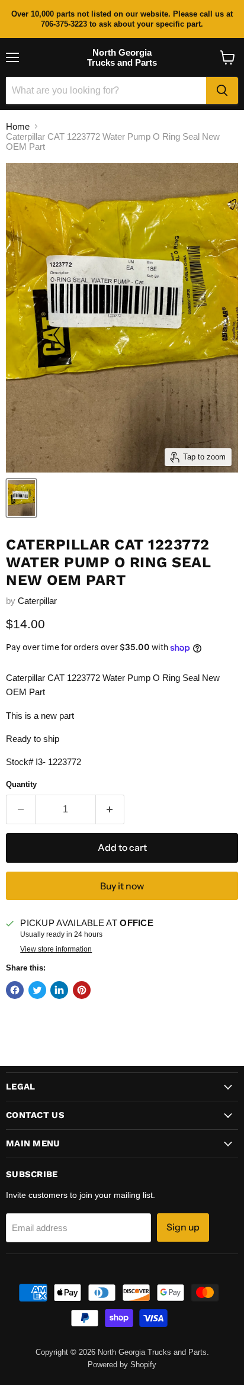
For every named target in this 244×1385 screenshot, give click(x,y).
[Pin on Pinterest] (82, 990)
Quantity (21, 784)
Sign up (183, 1227)
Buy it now (122, 886)
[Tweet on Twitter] (37, 990)
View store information (56, 949)
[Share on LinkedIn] (59, 990)
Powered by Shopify (122, 1364)
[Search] (222, 90)
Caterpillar (37, 601)
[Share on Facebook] (15, 990)
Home (18, 126)
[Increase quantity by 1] (110, 809)
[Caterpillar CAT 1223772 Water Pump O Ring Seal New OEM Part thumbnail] (21, 498)
